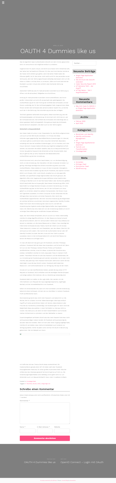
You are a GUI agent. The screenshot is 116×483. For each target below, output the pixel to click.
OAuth (35, 383)
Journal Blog (65, 480)
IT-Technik (28, 383)
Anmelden (79, 162)
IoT (77, 140)
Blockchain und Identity (84, 134)
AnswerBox (73, 480)
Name (22, 427)
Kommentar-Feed (82, 166)
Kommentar (25, 400)
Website (57, 427)
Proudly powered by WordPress (48, 480)
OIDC (39, 383)
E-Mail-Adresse (43, 427)
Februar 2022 (80, 121)
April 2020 (79, 123)
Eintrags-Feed (81, 164)
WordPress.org (81, 168)
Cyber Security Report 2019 (86, 84)
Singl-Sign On (45, 383)
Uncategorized (31, 381)
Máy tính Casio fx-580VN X (86, 106)
